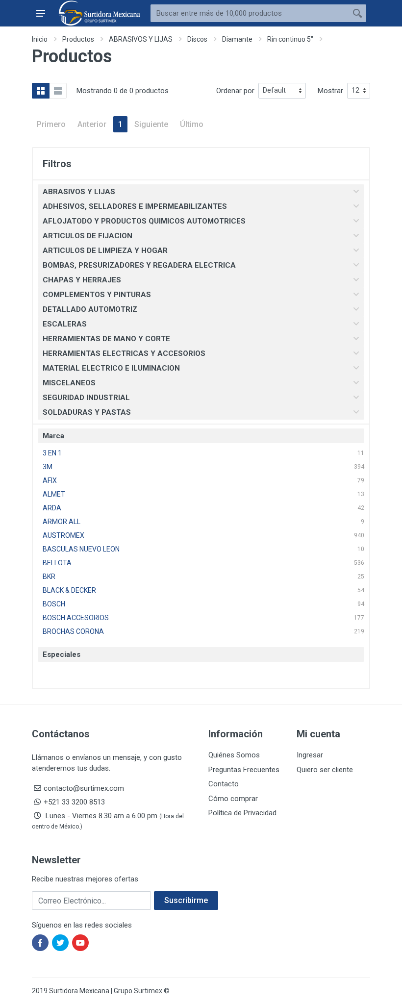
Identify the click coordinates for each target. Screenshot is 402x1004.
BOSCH (54, 604)
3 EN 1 (52, 453)
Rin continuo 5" (290, 39)
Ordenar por (235, 90)
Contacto (223, 783)
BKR (49, 576)
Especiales (61, 654)
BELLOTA (57, 563)
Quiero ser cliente (325, 769)
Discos (197, 39)
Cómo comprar (233, 798)
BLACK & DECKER (69, 590)
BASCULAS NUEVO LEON (81, 549)
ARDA (52, 508)
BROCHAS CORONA (73, 631)
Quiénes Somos (234, 755)
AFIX (50, 480)
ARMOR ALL (61, 522)
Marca (53, 435)
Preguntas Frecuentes (243, 769)
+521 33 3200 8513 (74, 802)
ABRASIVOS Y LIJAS (141, 39)
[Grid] (41, 91)
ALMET (54, 494)
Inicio (40, 39)
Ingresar (310, 755)
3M (47, 467)
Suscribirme (186, 900)
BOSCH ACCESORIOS (76, 618)
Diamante (237, 39)
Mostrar (330, 90)
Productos (78, 39)
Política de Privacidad (242, 812)
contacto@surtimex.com (84, 788)
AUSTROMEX (63, 535)
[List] (58, 91)
